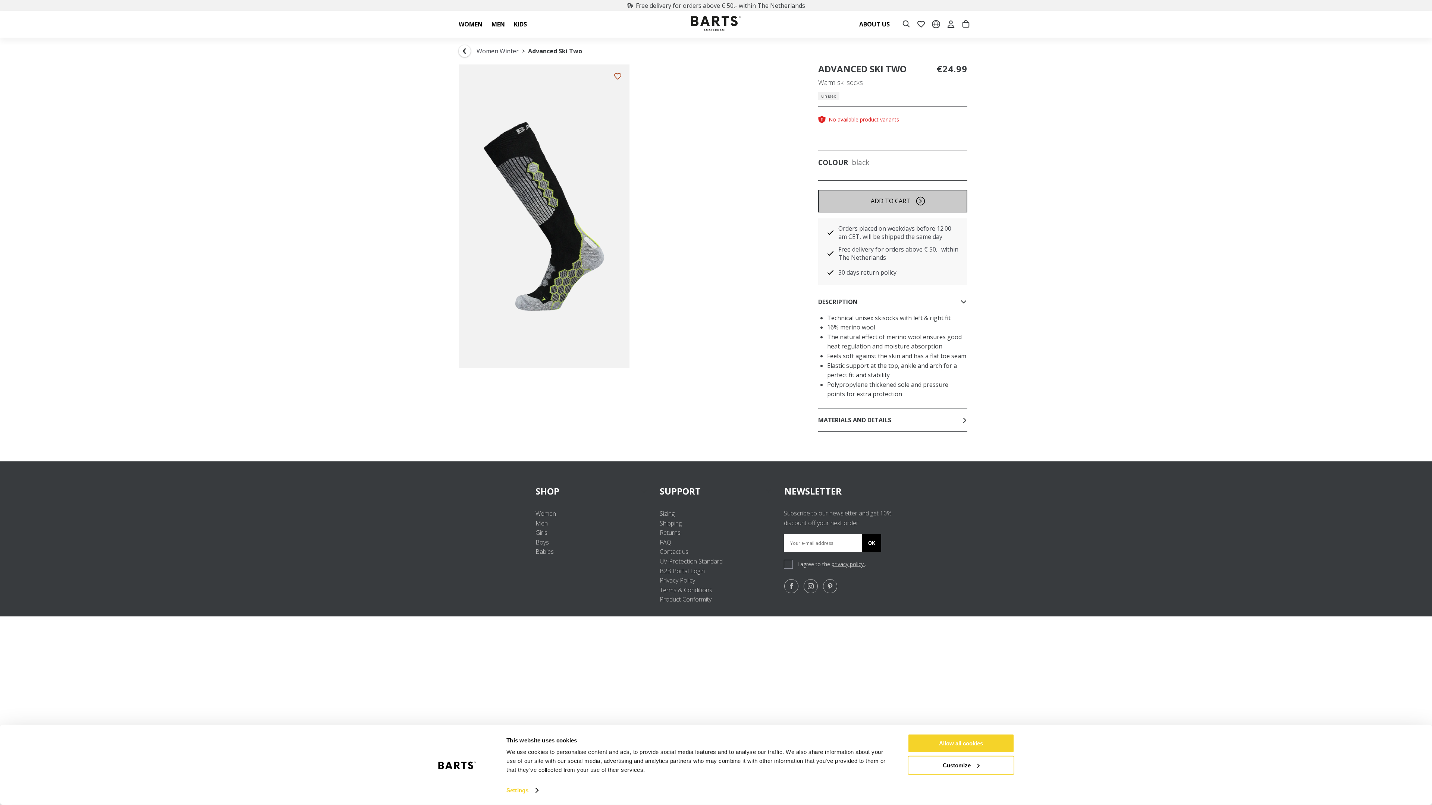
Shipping (671, 523)
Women (546, 513)
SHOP (547, 491)
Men (542, 523)
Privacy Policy (677, 580)
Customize (957, 765)
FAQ (665, 542)
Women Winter (498, 51)
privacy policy (848, 564)
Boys (542, 542)
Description (838, 302)
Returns (670, 532)
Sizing (667, 513)
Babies (545, 551)
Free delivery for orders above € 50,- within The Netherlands (720, 5)
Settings (517, 790)
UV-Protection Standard (691, 561)
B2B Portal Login (682, 571)
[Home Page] (716, 24)
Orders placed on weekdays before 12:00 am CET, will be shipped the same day (894, 232)
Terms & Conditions (686, 590)
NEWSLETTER (813, 491)
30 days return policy (867, 272)
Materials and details (854, 420)
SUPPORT (680, 491)
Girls (541, 532)
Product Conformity (686, 599)
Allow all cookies (961, 743)
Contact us (674, 551)
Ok (871, 543)
